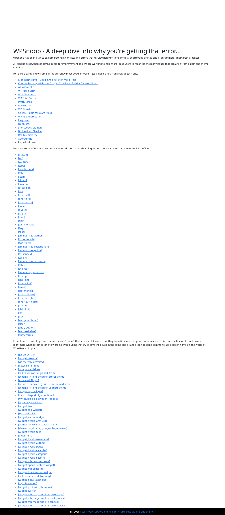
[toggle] (22, 213)
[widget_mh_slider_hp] (31, 468)
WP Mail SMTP (26, 90)
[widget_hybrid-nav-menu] (33, 439)
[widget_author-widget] (31, 417)
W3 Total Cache (27, 98)
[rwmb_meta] (26, 169)
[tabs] (21, 165)
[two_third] (24, 243)
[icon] (21, 176)
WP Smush (24, 109)
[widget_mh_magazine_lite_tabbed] (38, 501)
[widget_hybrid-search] (31, 457)
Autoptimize (25, 138)
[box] (21, 316)
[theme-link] (25, 283)
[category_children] (29, 369)
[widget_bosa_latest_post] (33, 479)
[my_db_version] (27, 483)
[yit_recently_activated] (31, 362)
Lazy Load (24, 120)
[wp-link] (23, 257)
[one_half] (24, 195)
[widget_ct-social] (28, 358)
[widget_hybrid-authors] (32, 443)
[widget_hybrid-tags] (30, 432)
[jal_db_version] (27, 354)
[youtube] (23, 162)
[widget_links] (26, 406)
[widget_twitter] (27, 490)
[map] (21, 217)
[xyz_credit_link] (27, 413)
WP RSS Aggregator (29, 116)
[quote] (22, 209)
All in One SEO (26, 87)
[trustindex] (25, 254)
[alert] (21, 221)
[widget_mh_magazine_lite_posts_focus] (41, 498)
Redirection (25, 105)
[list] (20, 313)
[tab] (21, 173)
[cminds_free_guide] (30, 250)
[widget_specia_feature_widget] (36, 465)
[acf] (20, 158)
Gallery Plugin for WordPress (35, 113)
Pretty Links (25, 102)
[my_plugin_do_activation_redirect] (38, 398)
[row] (21, 191)
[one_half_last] (26, 294)
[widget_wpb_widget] (30, 391)
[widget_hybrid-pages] (31, 446)
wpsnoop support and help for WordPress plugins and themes (118, 511)
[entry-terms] (26, 335)
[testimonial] (25, 290)
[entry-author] (26, 327)
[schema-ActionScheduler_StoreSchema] (41, 376)
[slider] (22, 232)
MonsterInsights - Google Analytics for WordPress (47, 79)
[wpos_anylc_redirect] (30, 402)
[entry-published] (28, 320)
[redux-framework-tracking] (34, 476)
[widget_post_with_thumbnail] (35, 487)
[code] (21, 206)
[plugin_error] (26, 435)
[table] (22, 265)
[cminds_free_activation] (32, 261)
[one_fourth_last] (28, 302)
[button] (23, 154)
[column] (23, 184)
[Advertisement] (112, 24)
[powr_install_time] (29, 365)
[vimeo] (22, 180)
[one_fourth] (25, 202)
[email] (22, 287)
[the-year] (23, 268)
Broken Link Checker (30, 131)
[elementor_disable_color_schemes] (39, 424)
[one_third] (24, 198)
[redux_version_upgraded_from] (37, 373)
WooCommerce (27, 94)
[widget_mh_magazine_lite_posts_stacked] (42, 505)
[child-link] (24, 309)
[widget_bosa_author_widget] (35, 472)
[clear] (21, 324)
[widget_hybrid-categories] (33, 454)
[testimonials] (26, 224)
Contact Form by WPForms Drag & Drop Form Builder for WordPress (58, 83)
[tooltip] (22, 276)
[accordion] (24, 187)
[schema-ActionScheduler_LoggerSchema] (42, 387)
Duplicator (24, 124)
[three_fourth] (26, 239)
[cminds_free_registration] (33, 246)
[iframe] (22, 305)
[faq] (21, 228)
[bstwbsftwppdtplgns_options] (36, 395)
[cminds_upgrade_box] (31, 272)
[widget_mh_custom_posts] (34, 461)
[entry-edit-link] (27, 331)
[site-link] (23, 279)
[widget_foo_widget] (30, 409)
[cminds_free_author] (30, 235)
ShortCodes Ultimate (30, 127)
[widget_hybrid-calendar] (32, 450)
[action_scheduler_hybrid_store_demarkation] (44, 384)
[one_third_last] (27, 298)
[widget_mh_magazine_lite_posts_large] (41, 494)
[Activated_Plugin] (28, 380)
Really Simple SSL (28, 135)
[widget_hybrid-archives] (32, 421)
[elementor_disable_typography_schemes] (42, 428)
